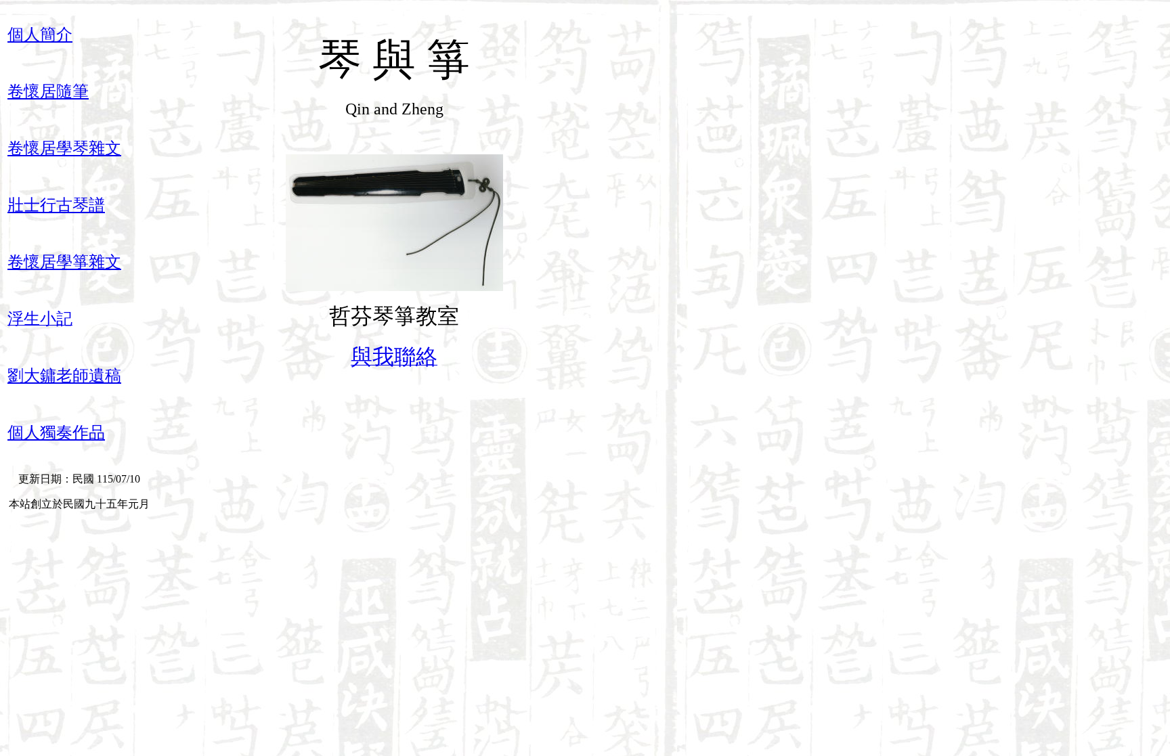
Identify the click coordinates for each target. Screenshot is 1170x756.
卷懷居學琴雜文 (64, 148)
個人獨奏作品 (56, 432)
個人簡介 (39, 34)
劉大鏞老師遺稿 (64, 375)
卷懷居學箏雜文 (64, 262)
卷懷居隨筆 (48, 91)
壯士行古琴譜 (56, 205)
